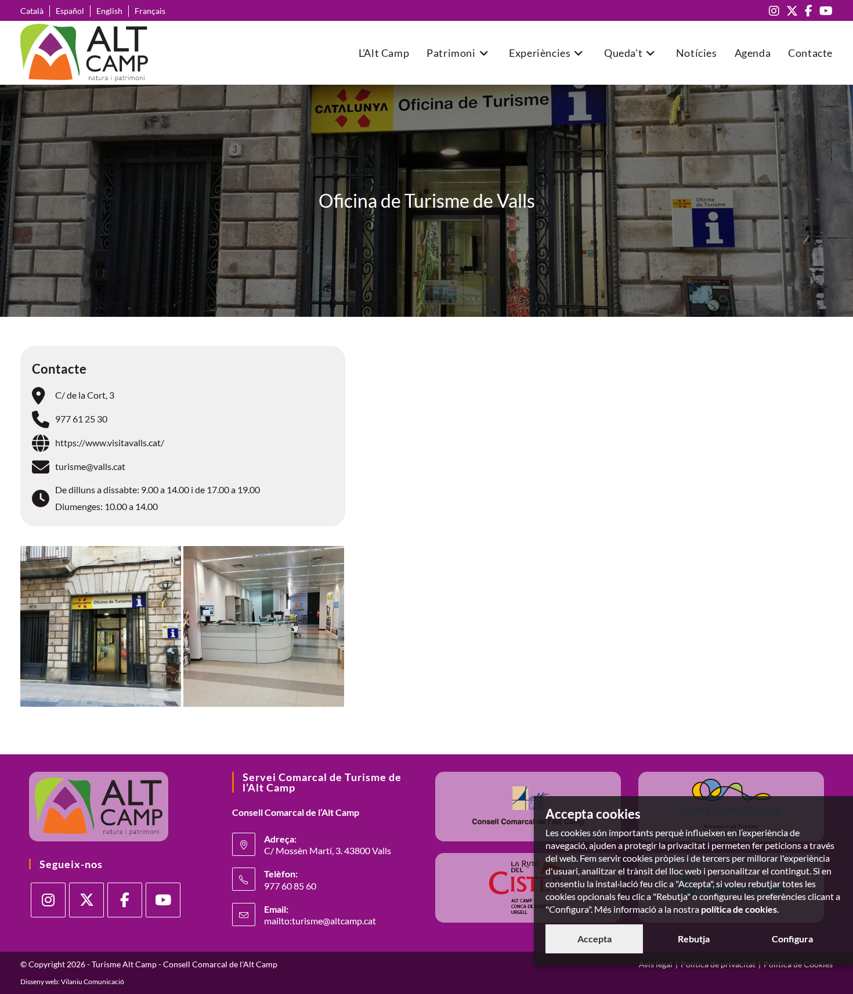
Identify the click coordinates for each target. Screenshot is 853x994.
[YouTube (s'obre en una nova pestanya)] (824, 11)
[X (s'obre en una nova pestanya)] (792, 11)
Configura (792, 938)
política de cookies (739, 909)
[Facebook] (124, 900)
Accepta (594, 938)
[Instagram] (48, 900)
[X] (86, 900)
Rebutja (694, 938)
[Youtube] (163, 900)
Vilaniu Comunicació (92, 981)
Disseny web (39, 981)
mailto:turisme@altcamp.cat (320, 920)
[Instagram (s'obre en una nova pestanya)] (774, 11)
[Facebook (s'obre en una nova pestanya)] (808, 11)
